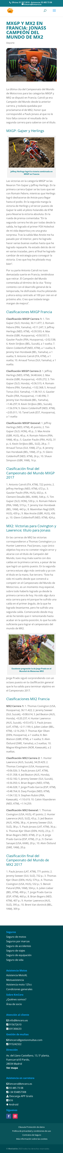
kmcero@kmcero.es (20, 1083)
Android (13, 1104)
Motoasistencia (15, 980)
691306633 (14, 1028)
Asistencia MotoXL (16, 975)
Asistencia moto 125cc (19, 984)
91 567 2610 (24, 2)
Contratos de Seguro (31, 1135)
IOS (10, 1100)
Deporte (10, 42)
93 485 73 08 (46, 2)
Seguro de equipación (18, 955)
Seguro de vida (14, 960)
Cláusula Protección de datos (31, 1127)
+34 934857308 (17, 1092)
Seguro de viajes (15, 950)
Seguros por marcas (18, 941)
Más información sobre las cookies (31, 1138)
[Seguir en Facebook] (8, 1116)
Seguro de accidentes (18, 946)
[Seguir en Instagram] (15, 1116)
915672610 (14, 1024)
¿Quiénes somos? (16, 999)
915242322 (14, 1044)
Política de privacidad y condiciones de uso (31, 1131)
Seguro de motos (16, 936)
